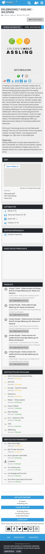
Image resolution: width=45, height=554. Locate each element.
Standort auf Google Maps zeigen (30, 188)
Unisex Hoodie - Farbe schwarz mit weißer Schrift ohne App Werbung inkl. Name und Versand (24, 337)
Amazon (23, 501)
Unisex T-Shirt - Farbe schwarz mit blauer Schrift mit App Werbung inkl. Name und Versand (25, 290)
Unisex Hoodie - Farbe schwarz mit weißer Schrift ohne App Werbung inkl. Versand (24, 354)
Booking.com (23, 503)
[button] (42, 3)
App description (23, 516)
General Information (11, 27)
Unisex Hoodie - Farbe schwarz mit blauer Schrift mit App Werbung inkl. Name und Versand (25, 321)
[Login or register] (36, 3)
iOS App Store (23, 511)
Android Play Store (23, 513)
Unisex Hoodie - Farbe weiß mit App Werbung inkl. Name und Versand (22, 306)
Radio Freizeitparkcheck (15, 248)
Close (18, 551)
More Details (9, 551)
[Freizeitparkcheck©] (14, 2)
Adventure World (20, 90)
